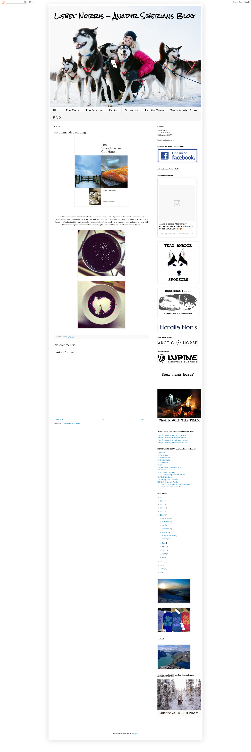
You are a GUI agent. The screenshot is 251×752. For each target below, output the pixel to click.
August (165, 532)
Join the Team (154, 110)
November (166, 521)
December (166, 518)
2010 (162, 565)
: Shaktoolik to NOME (172, 442)
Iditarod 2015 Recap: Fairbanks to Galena (171, 435)
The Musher (94, 110)
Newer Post (59, 419)
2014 (162, 508)
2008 (162, 572)
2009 (162, 568)
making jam (166, 538)
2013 (162, 511)
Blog (56, 110)
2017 (162, 497)
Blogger (134, 733)
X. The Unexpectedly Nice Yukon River (171, 474)
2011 (162, 561)
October (165, 525)
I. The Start (161, 452)
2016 (162, 501)
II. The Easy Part (163, 455)
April (164, 553)
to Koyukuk (171, 437)
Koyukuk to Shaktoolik (172, 440)
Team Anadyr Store (183, 110)
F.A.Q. (57, 117)
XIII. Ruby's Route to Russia (167, 482)
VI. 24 (159, 465)
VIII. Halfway (162, 470)
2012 (162, 515)
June (164, 546)
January (165, 557)
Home (102, 419)
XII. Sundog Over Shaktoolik (167, 479)
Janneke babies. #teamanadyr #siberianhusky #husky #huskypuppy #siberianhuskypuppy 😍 (176, 226)
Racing (113, 110)
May (164, 550)
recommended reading (169, 535)
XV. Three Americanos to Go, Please (170, 487)
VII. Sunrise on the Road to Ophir (169, 467)
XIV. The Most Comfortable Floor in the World (173, 484)
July (163, 543)
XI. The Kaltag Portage (165, 477)
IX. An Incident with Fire (166, 472)
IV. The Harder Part (164, 460)
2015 (162, 504)
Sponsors (131, 110)
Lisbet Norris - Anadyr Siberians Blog (124, 16)
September (166, 528)
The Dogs (72, 110)
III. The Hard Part (163, 457)
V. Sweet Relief (162, 462)
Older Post (144, 419)
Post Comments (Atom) (72, 423)
